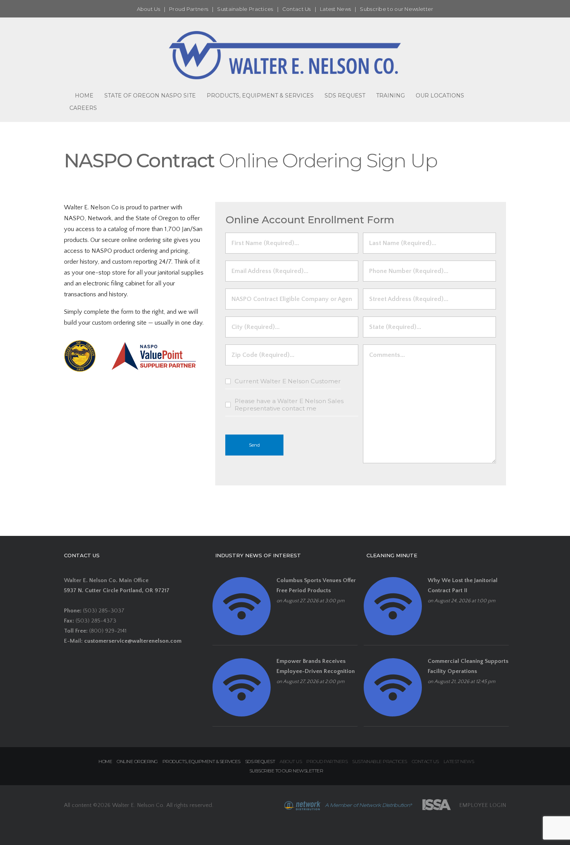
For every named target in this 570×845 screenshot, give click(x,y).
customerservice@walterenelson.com (132, 641)
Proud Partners (188, 9)
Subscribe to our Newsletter (396, 9)
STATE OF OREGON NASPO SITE (150, 95)
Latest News (335, 9)
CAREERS (83, 107)
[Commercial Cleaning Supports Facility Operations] (393, 686)
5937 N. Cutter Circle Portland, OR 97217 (116, 590)
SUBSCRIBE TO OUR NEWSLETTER (286, 771)
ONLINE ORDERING (137, 761)
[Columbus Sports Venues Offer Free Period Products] (241, 606)
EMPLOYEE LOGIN (482, 805)
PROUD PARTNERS (326, 761)
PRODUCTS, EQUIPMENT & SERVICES (260, 95)
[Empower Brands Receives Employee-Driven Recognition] (241, 686)
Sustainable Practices (245, 9)
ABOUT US (291, 761)
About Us (148, 9)
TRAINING (390, 95)
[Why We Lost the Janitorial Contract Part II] (393, 606)
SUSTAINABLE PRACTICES (379, 761)
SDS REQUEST (345, 95)
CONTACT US (425, 761)
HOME (84, 95)
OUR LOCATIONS (440, 95)
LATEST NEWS (459, 761)
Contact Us (296, 9)
